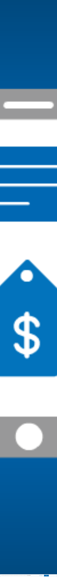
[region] (28, 575)
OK (46, 575)
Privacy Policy (29, 575)
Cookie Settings (41, 575)
